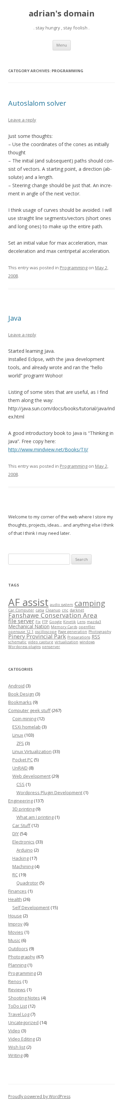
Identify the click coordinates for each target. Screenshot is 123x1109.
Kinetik (69, 621)
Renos (15, 981)
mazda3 (94, 621)
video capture (40, 642)
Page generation (72, 631)
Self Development (31, 907)
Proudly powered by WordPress (39, 1096)
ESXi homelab (26, 727)
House (15, 916)
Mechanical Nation (29, 626)
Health (15, 899)
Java (14, 318)
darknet (77, 610)
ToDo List (17, 1006)
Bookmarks (20, 702)
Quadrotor (27, 883)
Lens (81, 621)
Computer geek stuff (29, 710)
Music (14, 940)
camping (89, 603)
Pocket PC (22, 760)
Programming (73, 268)
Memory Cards (64, 626)
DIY (15, 833)
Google (55, 621)
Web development (31, 776)
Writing (15, 1055)
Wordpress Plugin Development (49, 792)
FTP (45, 621)
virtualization (66, 642)
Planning (17, 965)
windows (87, 642)
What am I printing (35, 817)
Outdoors (18, 948)
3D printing (23, 809)
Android (16, 686)
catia (40, 610)
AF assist (28, 602)
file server (21, 621)
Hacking (20, 858)
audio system (61, 604)
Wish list (16, 1047)
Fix (38, 621)
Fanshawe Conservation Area (52, 615)
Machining (22, 866)
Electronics (23, 842)
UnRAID (20, 768)
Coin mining (24, 718)
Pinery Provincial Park (37, 636)
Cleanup (52, 610)
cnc (65, 610)
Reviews (17, 990)
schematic (17, 642)
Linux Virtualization (32, 751)
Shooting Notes (24, 998)
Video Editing (21, 1039)
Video (14, 1031)
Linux (17, 735)
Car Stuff (21, 825)
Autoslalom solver (37, 103)
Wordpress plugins (24, 646)
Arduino (24, 850)
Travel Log (18, 1014)
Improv (15, 924)
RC (15, 875)
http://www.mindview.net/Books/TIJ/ (48, 449)
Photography (99, 631)
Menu (61, 45)
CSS (20, 784)
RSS (96, 636)
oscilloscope (46, 631)
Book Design (21, 694)
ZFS (20, 743)
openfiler (87, 626)
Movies (15, 932)
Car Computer (21, 610)
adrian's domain (62, 13)
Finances (17, 891)
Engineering (20, 801)
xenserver (51, 646)
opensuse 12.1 (20, 631)
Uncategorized (23, 1022)
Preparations (78, 637)
